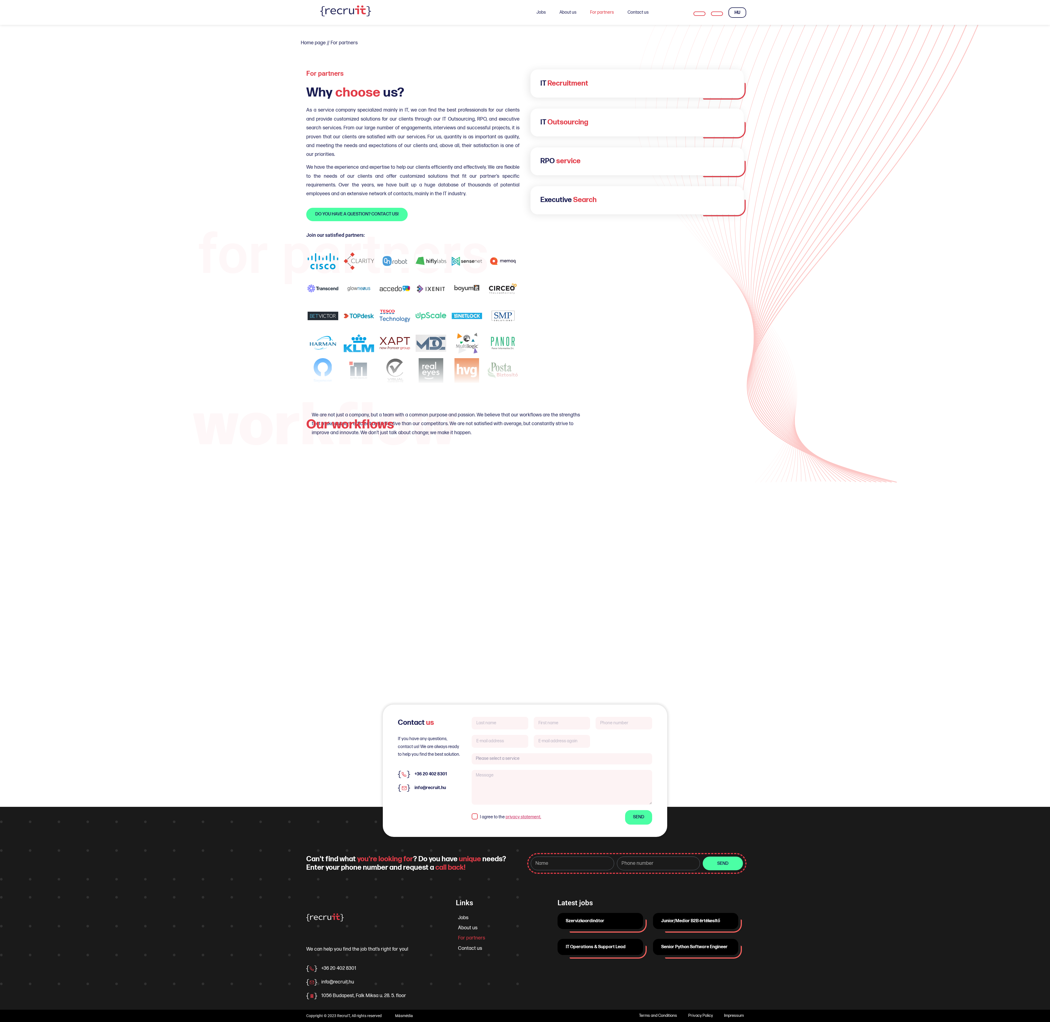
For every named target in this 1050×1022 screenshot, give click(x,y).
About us (567, 12)
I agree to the (510, 817)
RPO (560, 161)
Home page (313, 43)
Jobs (541, 12)
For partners (602, 12)
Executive (568, 200)
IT (564, 83)
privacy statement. (523, 817)
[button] (637, 83)
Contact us (638, 12)
